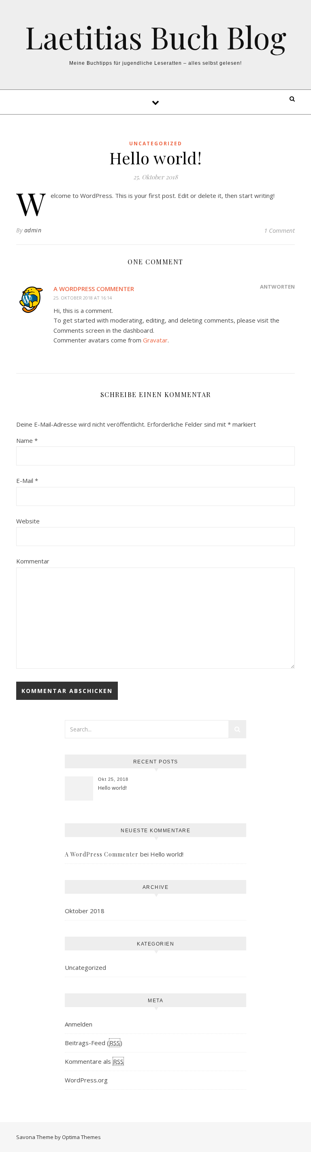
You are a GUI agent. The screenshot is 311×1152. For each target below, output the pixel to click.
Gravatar (155, 340)
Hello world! (112, 787)
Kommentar (32, 561)
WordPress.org (86, 1080)
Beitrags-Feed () (93, 1043)
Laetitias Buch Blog (155, 37)
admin (33, 230)
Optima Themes (81, 1137)
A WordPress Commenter (93, 289)
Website (28, 521)
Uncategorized (155, 143)
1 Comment (279, 230)
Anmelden (78, 1024)
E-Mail (27, 480)
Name (27, 440)
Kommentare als (94, 1061)
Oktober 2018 (84, 911)
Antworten (277, 286)
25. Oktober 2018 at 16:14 (82, 298)
